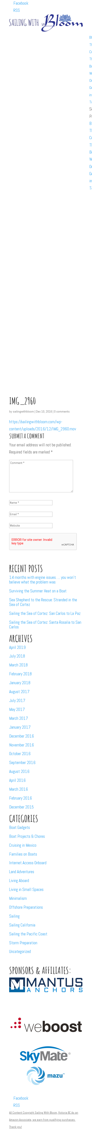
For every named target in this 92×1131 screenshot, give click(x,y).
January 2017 (20, 727)
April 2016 (17, 780)
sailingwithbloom (23, 411)
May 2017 (17, 709)
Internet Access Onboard (27, 863)
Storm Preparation (23, 943)
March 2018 (18, 665)
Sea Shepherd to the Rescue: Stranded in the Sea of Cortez (43, 602)
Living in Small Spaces (26, 889)
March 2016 (18, 789)
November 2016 (21, 745)
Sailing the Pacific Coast (28, 934)
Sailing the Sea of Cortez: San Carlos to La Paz (45, 613)
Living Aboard (19, 880)
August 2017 (19, 691)
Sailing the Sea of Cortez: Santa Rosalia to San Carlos (45, 625)
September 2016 (22, 762)
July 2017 (17, 700)
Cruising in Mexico (22, 845)
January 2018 (19, 683)
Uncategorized (20, 951)
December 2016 (21, 736)
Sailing (14, 916)
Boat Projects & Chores (27, 836)
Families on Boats (23, 854)
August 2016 (19, 771)
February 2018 (20, 674)
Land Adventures (21, 871)
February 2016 (20, 798)
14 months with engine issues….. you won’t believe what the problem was (42, 580)
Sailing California (22, 925)
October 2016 (20, 753)
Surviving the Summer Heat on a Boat (38, 591)
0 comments (62, 411)
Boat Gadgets (19, 827)
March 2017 (18, 718)
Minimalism (18, 898)
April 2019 (17, 647)
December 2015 (21, 807)
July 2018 (17, 656)
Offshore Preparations (26, 907)
